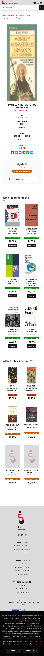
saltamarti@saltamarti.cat (22, 549)
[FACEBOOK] (18, 534)
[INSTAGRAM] (25, 534)
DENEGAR (13, 651)
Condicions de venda (22, 567)
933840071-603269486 (22, 546)
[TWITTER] (22, 534)
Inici (4, 15)
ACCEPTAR (30, 651)
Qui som (22, 585)
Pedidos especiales (22, 589)
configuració (37, 644)
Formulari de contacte (22, 553)
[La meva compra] (35, 2)
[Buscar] (41, 7)
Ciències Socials (13, 15)
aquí (21, 644)
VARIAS (22, 148)
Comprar (12, 246)
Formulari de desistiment (22, 592)
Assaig (22, 15)
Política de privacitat (22, 571)
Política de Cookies (22, 574)
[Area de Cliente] (38, 3)
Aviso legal (22, 564)
